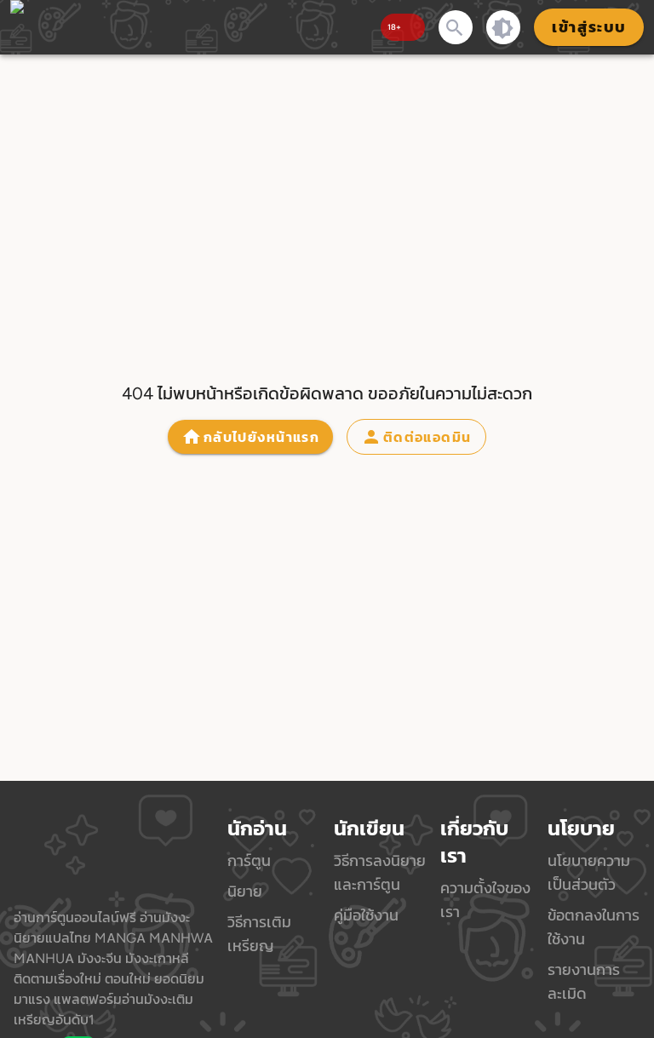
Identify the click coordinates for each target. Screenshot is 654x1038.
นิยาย (244, 891)
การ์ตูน (249, 860)
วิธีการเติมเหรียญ (259, 933)
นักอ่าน (257, 828)
